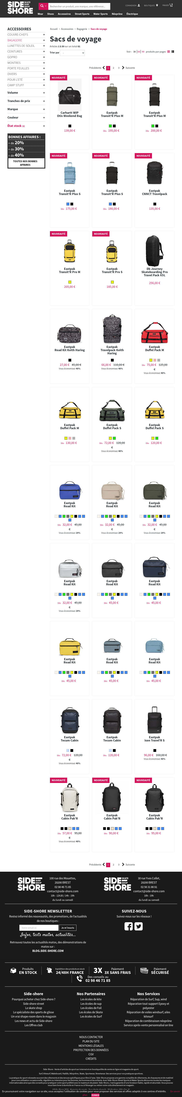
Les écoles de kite (90, 999)
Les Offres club (33, 1025)
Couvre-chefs (17, 34)
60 (139, 51)
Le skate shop (33, 1008)
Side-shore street (33, 1004)
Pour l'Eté (15, 80)
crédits (91, 1059)
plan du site (91, 1041)
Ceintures (14, 51)
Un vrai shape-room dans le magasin (33, 1016)
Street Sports (82, 13)
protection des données (91, 1050)
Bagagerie (14, 40)
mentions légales (91, 1046)
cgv (91, 1054)
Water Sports (100, 13)
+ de (16, 142)
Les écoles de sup (91, 1004)
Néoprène (117, 13)
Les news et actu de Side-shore (33, 1021)
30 (134, 51)
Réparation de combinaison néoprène (148, 1021)
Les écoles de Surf (91, 1016)
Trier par (54, 52)
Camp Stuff (15, 85)
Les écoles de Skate (91, 1012)
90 (143, 51)
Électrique (132, 13)
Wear (40, 13)
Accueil (54, 29)
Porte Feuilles (18, 68)
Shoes (50, 13)
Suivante (130, 67)
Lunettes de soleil (21, 46)
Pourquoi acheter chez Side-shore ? (33, 999)
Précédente (95, 67)
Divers (12, 74)
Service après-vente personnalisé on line (148, 1025)
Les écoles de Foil (91, 1008)
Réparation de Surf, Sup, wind (148, 999)
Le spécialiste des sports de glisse (33, 1012)
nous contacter (91, 1037)
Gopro (12, 57)
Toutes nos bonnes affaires (25, 163)
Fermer (95, 1095)
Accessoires (64, 13)
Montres (13, 63)
